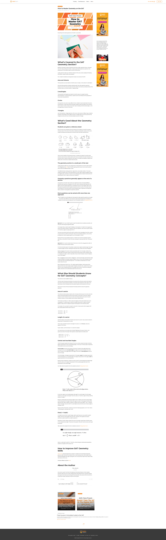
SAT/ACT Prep (60, 6)
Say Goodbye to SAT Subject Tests (66, 483)
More (92, 1)
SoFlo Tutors (60, 453)
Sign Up (96, 535)
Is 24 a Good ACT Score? (82, 483)
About (87, 1)
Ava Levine (75, 27)
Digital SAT (80, 493)
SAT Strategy (62, 479)
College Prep (61, 493)
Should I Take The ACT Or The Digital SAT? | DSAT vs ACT (85, 506)
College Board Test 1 (84, 425)
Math (58, 479)
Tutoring (75, 1)
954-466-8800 (151, 1)
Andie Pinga (81, 508)
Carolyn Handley (63, 508)
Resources (93, 535)
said (67, 167)
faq (89, 535)
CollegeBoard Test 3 (88, 200)
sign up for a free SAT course (61, 519)
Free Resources (81, 1)
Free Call (159, 1)
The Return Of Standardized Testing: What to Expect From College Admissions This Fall (66, 505)
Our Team (86, 535)
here (69, 460)
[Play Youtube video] (102, 57)
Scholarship (82, 535)
